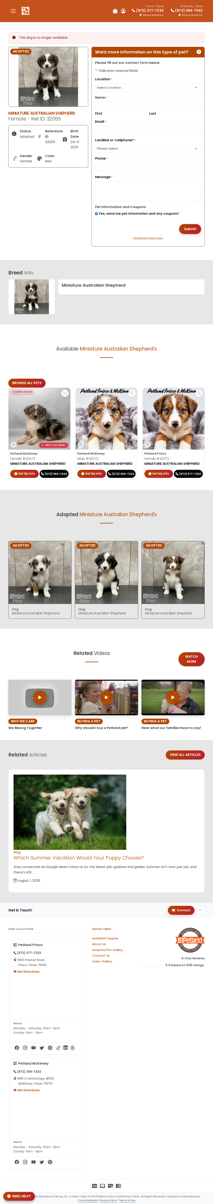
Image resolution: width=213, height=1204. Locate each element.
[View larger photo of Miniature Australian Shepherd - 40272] (199, 393)
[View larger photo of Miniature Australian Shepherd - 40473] (65, 393)
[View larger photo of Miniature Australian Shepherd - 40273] (132, 393)
